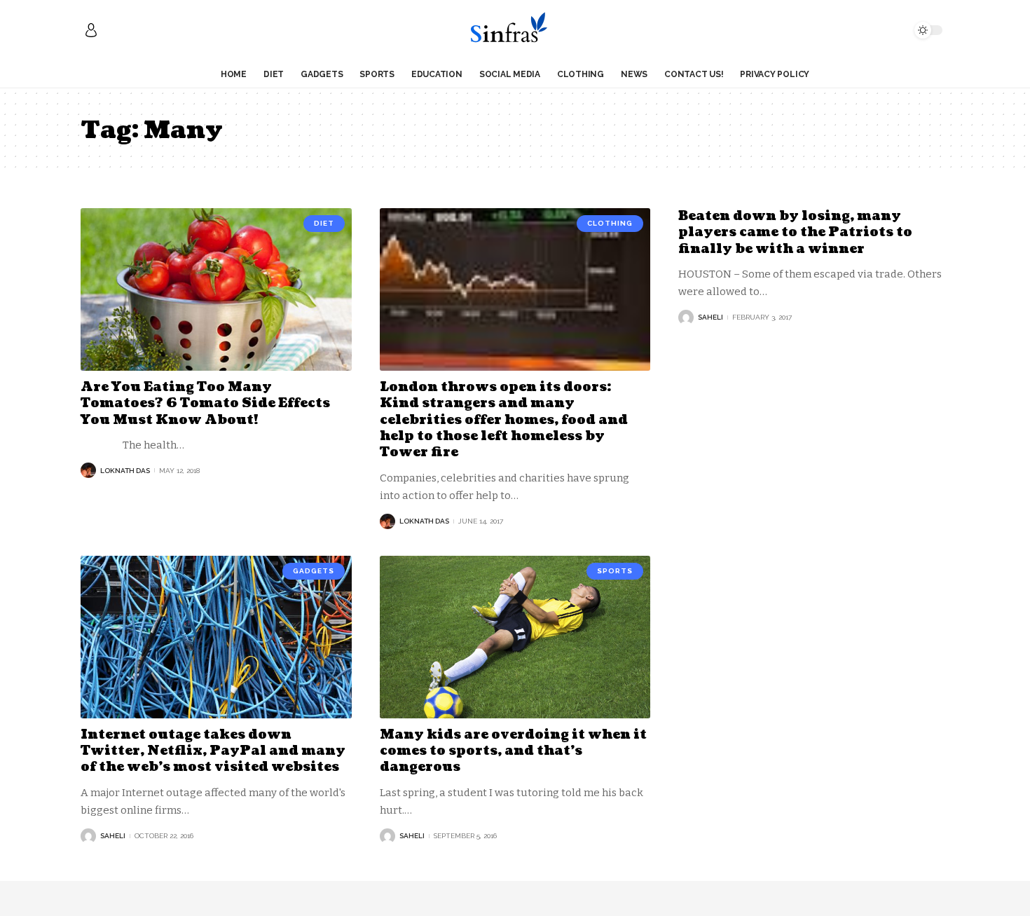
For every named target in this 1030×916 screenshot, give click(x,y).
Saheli (710, 317)
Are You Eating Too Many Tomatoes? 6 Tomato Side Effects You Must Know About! (205, 403)
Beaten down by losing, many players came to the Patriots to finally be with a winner (795, 232)
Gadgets (313, 571)
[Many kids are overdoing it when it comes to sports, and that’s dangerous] (515, 637)
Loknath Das (125, 470)
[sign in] (91, 30)
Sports (615, 571)
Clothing (610, 223)
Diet (324, 223)
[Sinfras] (514, 30)
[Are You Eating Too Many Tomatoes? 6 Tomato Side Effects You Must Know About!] (216, 289)
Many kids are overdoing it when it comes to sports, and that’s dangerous (513, 751)
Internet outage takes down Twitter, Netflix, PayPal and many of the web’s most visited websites (213, 751)
